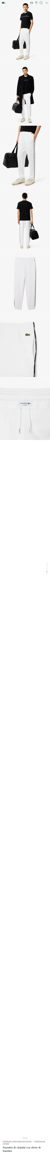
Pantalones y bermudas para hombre (17, 1141)
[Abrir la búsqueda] (41, 2)
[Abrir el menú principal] (46, 3)
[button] (36, 2)
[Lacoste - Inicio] (3, 3)
